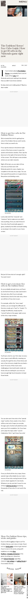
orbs (14, 76)
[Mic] (3, 3)
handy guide (9, 546)
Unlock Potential (9, 558)
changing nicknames (13, 554)
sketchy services (11, 485)
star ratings (10, 561)
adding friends (21, 561)
